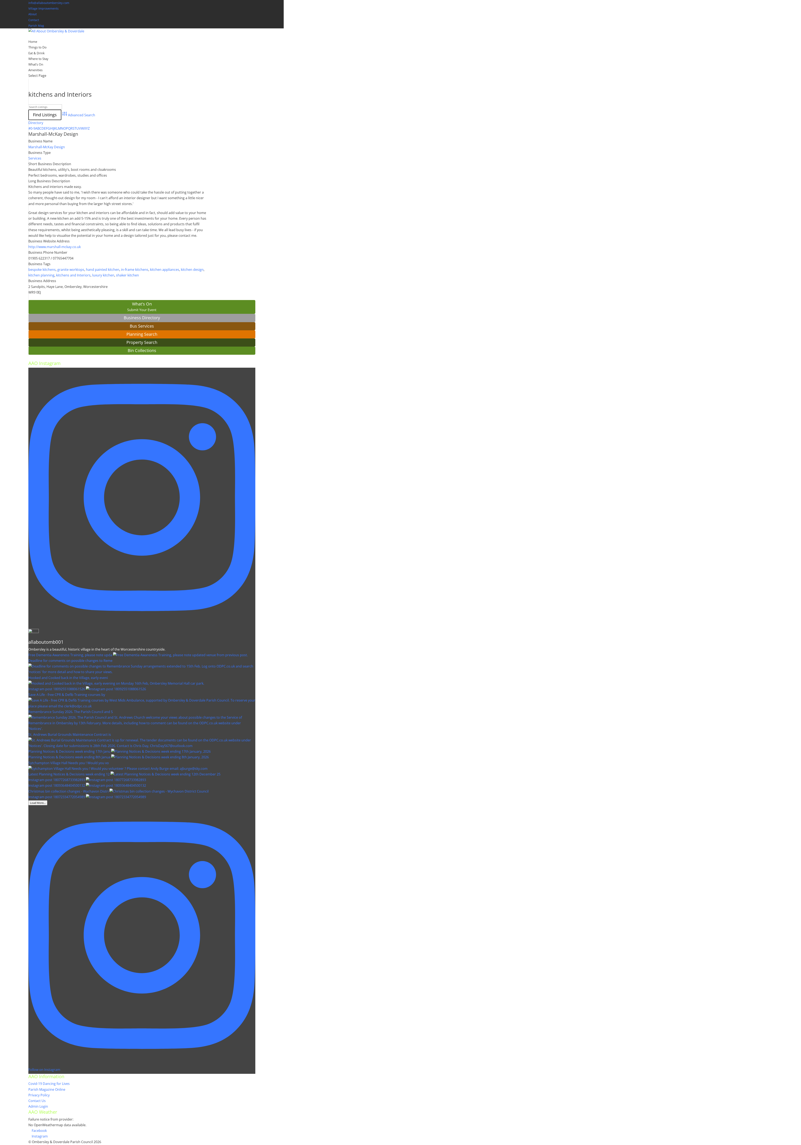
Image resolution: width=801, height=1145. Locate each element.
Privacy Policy (39, 1095)
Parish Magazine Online (46, 1089)
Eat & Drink (36, 53)
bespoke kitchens (42, 269)
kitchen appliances (164, 269)
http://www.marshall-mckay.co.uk (54, 246)
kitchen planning (41, 275)
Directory (35, 122)
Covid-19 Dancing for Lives (49, 1083)
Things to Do (37, 47)
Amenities (35, 70)
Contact (33, 20)
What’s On (35, 64)
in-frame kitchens (134, 269)
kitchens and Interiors (73, 275)
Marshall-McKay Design (53, 134)
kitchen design (192, 269)
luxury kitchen (103, 275)
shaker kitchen (127, 275)
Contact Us (37, 1100)
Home (32, 41)
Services (34, 158)
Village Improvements (43, 8)
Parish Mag (36, 26)
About (32, 14)
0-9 (32, 128)
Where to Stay (38, 59)
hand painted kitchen (102, 269)
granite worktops (70, 269)
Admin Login (38, 1106)
